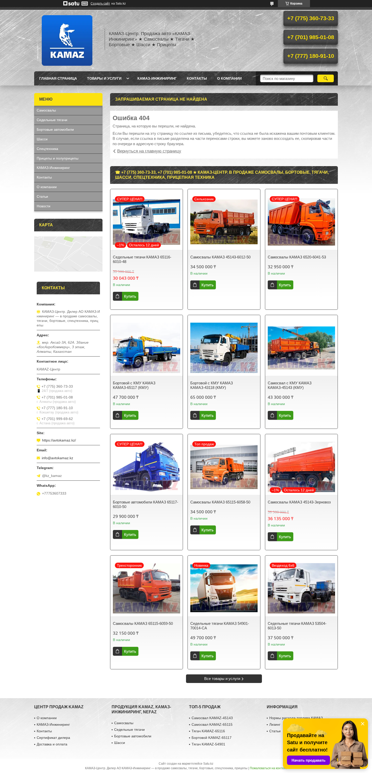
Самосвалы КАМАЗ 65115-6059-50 (143, 623)
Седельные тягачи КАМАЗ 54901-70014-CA (219, 625)
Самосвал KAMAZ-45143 (212, 718)
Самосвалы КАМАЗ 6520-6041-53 (297, 257)
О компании (229, 78)
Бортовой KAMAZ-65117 (212, 738)
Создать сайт (100, 3)
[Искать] (325, 78)
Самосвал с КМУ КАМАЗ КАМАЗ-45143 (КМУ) (290, 385)
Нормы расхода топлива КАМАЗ (296, 718)
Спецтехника (47, 149)
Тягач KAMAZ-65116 (208, 731)
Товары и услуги (104, 78)
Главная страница (58, 78)
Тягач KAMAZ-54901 (208, 744)
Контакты (197, 78)
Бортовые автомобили (55, 129)
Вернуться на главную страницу (149, 151)
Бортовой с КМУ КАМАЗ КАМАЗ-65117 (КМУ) (134, 385)
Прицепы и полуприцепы (57, 158)
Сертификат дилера (53, 738)
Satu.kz (208, 763)
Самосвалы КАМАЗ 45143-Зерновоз (299, 502)
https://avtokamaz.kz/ (59, 440)
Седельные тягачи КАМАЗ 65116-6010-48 (142, 259)
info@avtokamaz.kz (57, 458)
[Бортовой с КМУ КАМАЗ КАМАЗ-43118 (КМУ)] (224, 348)
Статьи (42, 196)
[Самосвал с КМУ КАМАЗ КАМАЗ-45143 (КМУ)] (301, 348)
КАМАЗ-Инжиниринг (157, 78)
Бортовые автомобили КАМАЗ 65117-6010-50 (145, 504)
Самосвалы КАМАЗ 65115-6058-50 (220, 502)
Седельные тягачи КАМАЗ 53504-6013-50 (297, 625)
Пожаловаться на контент (268, 768)
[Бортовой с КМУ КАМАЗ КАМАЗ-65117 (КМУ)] (146, 348)
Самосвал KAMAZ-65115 (212, 724)
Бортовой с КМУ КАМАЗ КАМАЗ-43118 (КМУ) (211, 385)
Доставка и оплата (52, 744)
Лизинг (274, 724)
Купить (130, 296)
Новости (43, 206)
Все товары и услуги (222, 678)
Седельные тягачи (52, 120)
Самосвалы (46, 110)
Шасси (42, 139)
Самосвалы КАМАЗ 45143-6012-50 (220, 257)
